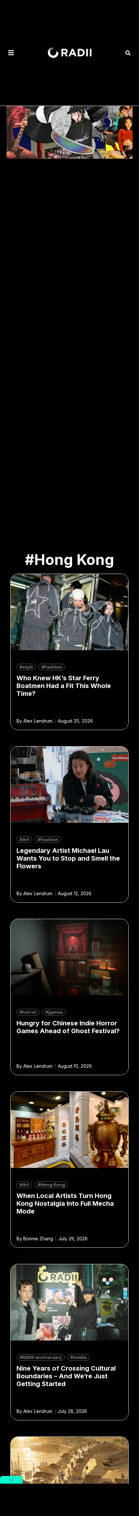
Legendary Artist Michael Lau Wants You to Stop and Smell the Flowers (68, 858)
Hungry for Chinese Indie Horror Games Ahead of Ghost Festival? (68, 1027)
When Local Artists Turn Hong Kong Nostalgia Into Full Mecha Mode (65, 1203)
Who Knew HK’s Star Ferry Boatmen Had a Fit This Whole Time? (63, 685)
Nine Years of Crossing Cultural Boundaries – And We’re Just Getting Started (66, 1376)
